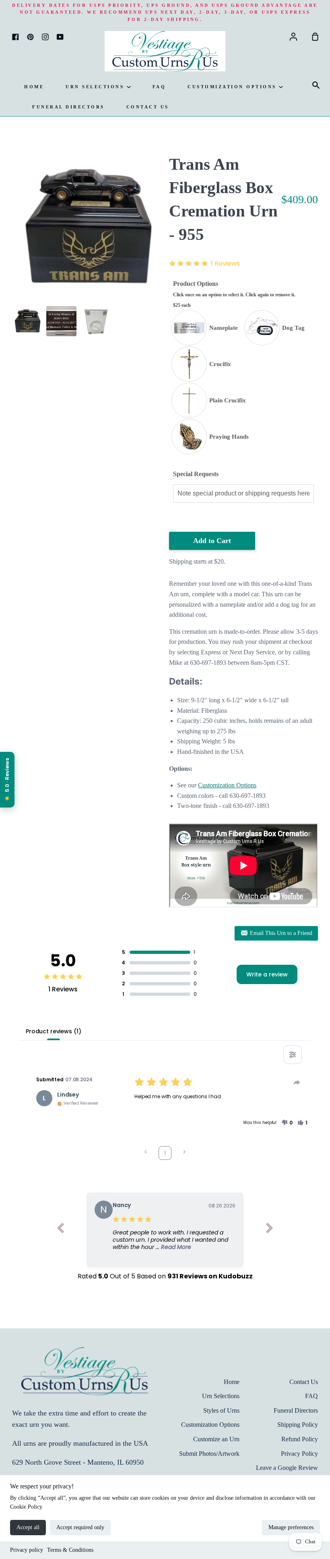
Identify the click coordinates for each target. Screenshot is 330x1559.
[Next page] (184, 1152)
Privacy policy (26, 1550)
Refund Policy (299, 1439)
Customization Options (233, 86)
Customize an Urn (216, 1439)
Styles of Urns (221, 1410)
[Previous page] (146, 1152)
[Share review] (297, 1082)
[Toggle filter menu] (292, 1054)
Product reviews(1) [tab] (53, 1031)
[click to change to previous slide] (60, 1230)
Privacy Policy (299, 1453)
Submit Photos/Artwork (209, 1453)
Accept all (27, 1527)
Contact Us (147, 106)
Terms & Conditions (70, 1550)
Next (158, 252)
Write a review (267, 974)
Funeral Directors (68, 106)
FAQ (159, 86)
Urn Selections (96, 86)
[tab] (27, 321)
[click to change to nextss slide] (270, 1230)
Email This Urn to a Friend (280, 933)
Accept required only (80, 1527)
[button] (287, 1122)
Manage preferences (291, 1527)
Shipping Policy (297, 1424)
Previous (14, 252)
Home (34, 86)
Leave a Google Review (287, 1467)
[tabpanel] (86, 227)
